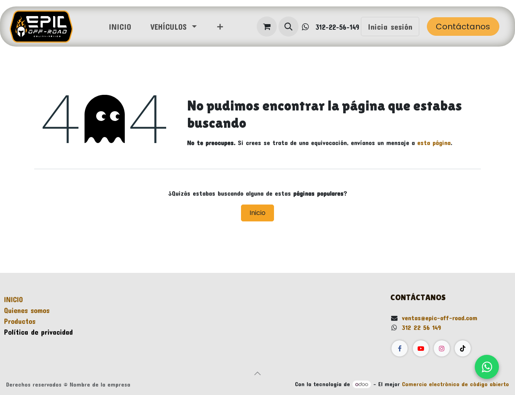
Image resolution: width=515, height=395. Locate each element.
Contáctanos (463, 26)
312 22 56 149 (421, 327)
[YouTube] (421, 348)
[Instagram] (442, 348)
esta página (434, 142)
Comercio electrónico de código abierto (455, 384)
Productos (19, 321)
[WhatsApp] (487, 367)
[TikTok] (463, 348)
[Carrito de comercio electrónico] (267, 26)
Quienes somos (26, 310)
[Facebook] (399, 348)
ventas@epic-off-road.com (439, 317)
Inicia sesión (390, 26)
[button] (288, 26)
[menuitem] (120, 26)
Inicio (257, 212)
